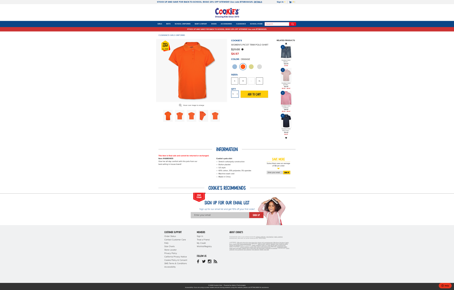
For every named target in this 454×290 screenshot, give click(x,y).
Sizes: (234, 75)
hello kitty (253, 248)
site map (266, 249)
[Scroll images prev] (286, 43)
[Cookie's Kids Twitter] (204, 262)
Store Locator (170, 250)
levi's (248, 248)
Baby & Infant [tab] (201, 24)
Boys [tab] (168, 24)
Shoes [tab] (213, 24)
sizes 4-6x (253, 247)
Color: (235, 59)
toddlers (258, 245)
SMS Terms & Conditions (175, 263)
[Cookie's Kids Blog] (215, 262)
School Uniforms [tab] (182, 24)
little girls (240, 242)
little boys (276, 242)
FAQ (166, 243)
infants (254, 245)
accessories (282, 245)
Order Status (170, 236)
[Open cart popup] (296, 2)
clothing (268, 244)
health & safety (283, 244)
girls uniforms (239, 249)
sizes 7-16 (260, 247)
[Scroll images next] (286, 138)
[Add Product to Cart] (283, 47)
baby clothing (278, 237)
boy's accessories (245, 244)
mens (276, 245)
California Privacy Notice (175, 257)
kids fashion (270, 237)
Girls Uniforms (177, 35)
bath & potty (261, 244)
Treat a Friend (203, 240)
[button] (164, 24)
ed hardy (239, 248)
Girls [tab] (159, 24)
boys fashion (247, 249)
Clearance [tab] (241, 24)
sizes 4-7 (264, 245)
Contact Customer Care (175, 240)
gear (277, 244)
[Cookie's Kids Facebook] (198, 262)
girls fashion (255, 249)
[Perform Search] (292, 24)
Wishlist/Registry (204, 246)
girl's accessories (267, 242)
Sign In (280, 2)
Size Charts (169, 246)
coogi (234, 248)
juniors (259, 242)
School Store (256, 24)
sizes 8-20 (270, 245)
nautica (244, 248)
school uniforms (261, 237)
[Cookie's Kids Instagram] (209, 262)
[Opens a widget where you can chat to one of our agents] (445, 286)
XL (259, 81)
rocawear (268, 248)
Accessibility (170, 267)
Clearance (163, 35)
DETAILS (258, 2)
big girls (245, 242)
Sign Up (286, 173)
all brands (274, 248)
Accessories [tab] (226, 24)
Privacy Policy (170, 253)
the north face (260, 248)
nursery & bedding (235, 245)
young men (236, 244)
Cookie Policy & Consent (175, 260)
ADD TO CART (254, 94)
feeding (273, 244)
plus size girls (252, 242)
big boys (282, 242)
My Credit (201, 243)
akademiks (280, 247)
